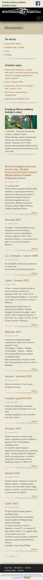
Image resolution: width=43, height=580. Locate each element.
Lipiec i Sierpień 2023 (17, 280)
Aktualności (18, 568)
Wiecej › (34, 212)
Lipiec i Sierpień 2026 (14, 82)
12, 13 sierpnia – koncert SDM (21, 255)
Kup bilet (8, 568)
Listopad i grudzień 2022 (18, 398)
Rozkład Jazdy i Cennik (14, 47)
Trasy (7, 51)
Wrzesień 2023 (13, 219)
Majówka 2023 (13, 331)
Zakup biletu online (13, 43)
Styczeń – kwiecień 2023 (18, 376)
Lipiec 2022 (11, 503)
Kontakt (8, 55)
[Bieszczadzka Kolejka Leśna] (21, 12)
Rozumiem (27, 577)
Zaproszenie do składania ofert (17, 99)
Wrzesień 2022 (13, 428)
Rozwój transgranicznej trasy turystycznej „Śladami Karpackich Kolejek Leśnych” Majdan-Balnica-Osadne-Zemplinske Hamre (21, 172)
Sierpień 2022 (12, 473)
